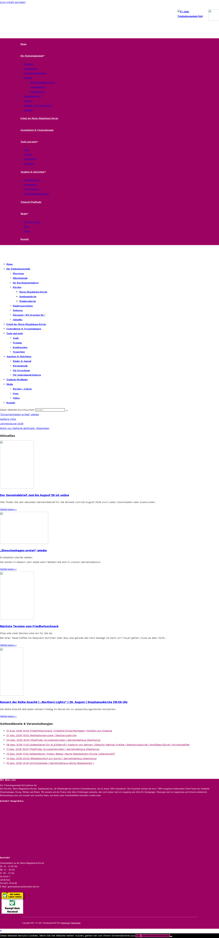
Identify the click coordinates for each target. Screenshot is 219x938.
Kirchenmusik (20, 365)
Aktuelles (17, 319)
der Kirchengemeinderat (26, 282)
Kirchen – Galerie (22, 389)
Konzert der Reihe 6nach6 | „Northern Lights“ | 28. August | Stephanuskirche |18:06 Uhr (64, 702)
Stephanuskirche (27, 296)
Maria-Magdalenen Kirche (33, 292)
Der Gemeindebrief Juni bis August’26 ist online (34, 495)
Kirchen (17, 287)
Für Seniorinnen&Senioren (27, 375)
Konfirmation (20, 347)
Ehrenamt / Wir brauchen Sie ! (29, 315)
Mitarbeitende (20, 278)
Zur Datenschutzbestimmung (155, 935)
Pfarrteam (18, 273)
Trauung (17, 342)
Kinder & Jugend (22, 361)
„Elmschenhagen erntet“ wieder (23, 550)
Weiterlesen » (8, 509)
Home (9, 264)
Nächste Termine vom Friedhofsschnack (29, 626)
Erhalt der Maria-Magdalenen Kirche (26, 324)
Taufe (16, 338)
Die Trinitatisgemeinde (18, 269)
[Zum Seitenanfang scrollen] (1, 930)
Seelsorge (18, 310)
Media (9, 384)
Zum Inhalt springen (12, 2)
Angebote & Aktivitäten (18, 356)
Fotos (16, 393)
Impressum (65, 923)
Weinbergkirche (27, 301)
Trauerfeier (19, 352)
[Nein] (171, 936)
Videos (16, 398)
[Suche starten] (67, 410)
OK (138, 935)
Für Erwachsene (21, 370)
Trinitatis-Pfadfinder (17, 379)
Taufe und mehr (14, 333)
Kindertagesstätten (23, 306)
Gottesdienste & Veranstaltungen (23, 328)
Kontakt (10, 402)
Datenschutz (75, 923)
